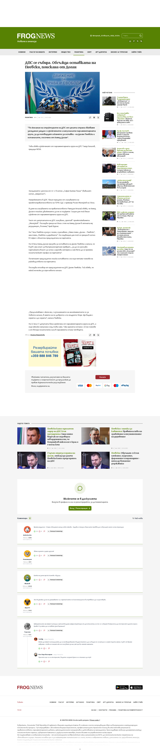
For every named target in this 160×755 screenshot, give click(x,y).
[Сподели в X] (98, 117)
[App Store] (136, 687)
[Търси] (140, 35)
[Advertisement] (80, 13)
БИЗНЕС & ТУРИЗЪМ (123, 702)
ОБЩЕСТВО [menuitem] (65, 52)
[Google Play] (122, 687)
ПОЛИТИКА (29, 117)
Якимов (27, 584)
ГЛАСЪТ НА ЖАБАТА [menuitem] (37, 52)
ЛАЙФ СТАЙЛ (138, 702)
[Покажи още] (80, 749)
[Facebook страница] (133, 41)
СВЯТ (99, 702)
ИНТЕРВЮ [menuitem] (53, 52)
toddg (41, 639)
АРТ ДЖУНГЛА (108, 702)
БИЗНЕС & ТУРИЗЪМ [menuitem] (119, 52)
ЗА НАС (94, 710)
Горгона (27, 632)
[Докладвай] (44, 531)
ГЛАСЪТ (61, 702)
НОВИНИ (53, 702)
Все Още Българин (45, 654)
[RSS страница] (141, 41)
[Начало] (130, 41)
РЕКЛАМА (112, 710)
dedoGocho (27, 535)
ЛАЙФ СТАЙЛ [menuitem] (136, 52)
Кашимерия (27, 559)
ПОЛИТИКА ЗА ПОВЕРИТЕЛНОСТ (130, 710)
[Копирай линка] (90, 117)
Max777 (27, 608)
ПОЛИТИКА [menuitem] (78, 52)
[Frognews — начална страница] (30, 687)
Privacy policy (94, 720)
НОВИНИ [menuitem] (21, 52)
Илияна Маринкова (37, 335)
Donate (102, 377)
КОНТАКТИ (103, 710)
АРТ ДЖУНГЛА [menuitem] (101, 52)
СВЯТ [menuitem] (89, 52)
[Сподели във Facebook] (94, 117)
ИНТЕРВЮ (70, 702)
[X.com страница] (137, 41)
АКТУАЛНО (80, 702)
